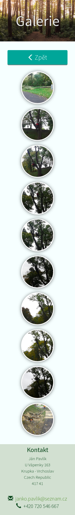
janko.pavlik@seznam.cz (41, 498)
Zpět (41, 57)
